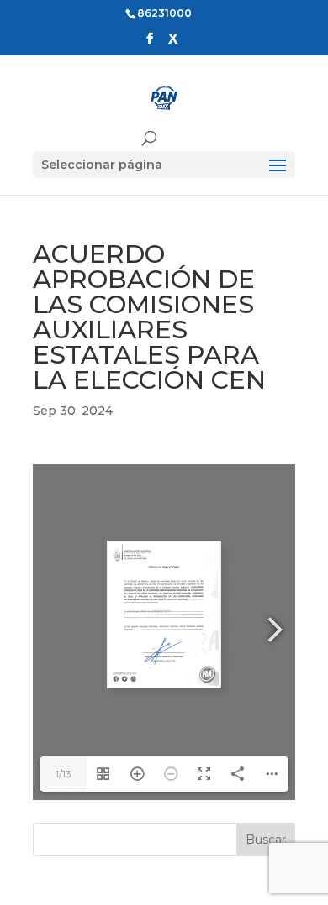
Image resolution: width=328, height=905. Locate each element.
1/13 (63, 773)
